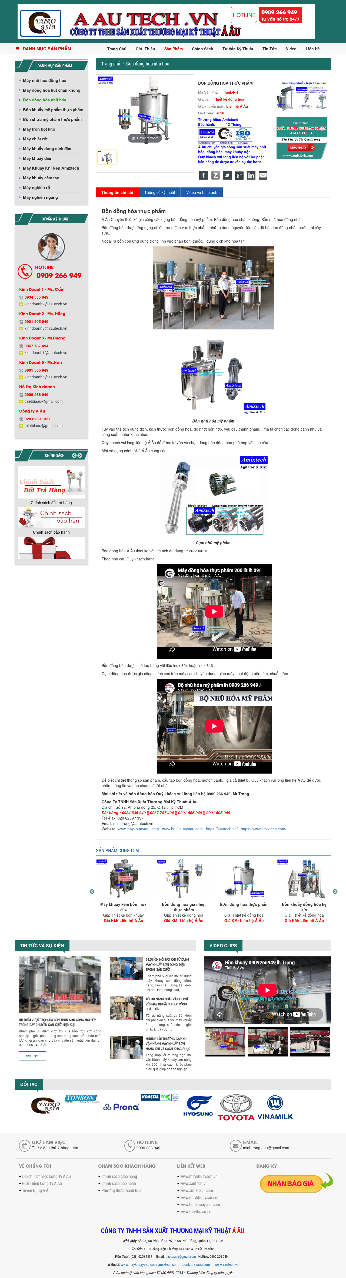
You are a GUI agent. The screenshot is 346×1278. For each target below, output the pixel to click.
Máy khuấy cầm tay (41, 178)
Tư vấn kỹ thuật (237, 48)
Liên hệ (313, 48)
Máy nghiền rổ (36, 187)
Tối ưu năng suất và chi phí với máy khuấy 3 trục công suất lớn (167, 1002)
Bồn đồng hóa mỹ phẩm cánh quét (304, 906)
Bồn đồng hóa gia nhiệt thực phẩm (123, 906)
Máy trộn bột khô (39, 129)
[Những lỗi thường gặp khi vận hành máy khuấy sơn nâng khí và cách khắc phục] (126, 1046)
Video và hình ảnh (201, 192)
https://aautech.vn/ (222, 828)
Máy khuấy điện (37, 158)
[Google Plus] (239, 175)
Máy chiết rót (35, 139)
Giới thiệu (145, 48)
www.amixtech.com (196, 1190)
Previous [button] (74, 455)
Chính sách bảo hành (51, 532)
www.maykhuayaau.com (138, 828)
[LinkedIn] (251, 175)
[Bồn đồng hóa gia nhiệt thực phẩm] (123, 878)
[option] (51, 486)
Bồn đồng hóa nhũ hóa (44, 100)
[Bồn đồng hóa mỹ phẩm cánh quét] (304, 878)
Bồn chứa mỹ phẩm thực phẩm (52, 119)
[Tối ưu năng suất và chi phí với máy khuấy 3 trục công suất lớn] (126, 1007)
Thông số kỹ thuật (159, 192)
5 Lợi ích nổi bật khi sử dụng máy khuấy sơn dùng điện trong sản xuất (167, 963)
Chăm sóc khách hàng (127, 1166)
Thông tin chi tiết (117, 192)
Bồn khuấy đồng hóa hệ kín (244, 906)
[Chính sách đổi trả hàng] (51, 482)
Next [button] (79, 455)
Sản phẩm (173, 48)
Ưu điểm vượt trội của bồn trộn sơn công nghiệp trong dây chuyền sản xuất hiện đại (57, 1022)
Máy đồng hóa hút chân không (51, 90)
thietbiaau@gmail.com (181, 1256)
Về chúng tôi (35, 1166)
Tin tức (269, 48)
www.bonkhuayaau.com (182, 828)
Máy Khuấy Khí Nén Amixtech (51, 168)
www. (227, 1264)
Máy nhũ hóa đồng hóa (44, 80)
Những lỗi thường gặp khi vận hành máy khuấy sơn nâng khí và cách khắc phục (168, 1042)
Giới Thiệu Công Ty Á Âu (42, 1183)
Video (291, 48)
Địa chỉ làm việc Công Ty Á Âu (46, 1176)
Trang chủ (117, 48)
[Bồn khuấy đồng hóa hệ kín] (244, 878)
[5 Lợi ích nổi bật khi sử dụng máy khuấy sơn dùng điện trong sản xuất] (126, 967)
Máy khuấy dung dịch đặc (47, 148)
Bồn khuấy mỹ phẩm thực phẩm (53, 110)
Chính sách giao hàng (119, 1176)
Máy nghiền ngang (40, 197)
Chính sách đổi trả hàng (51, 502)
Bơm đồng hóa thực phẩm (183, 904)
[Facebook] (203, 175)
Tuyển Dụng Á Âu (36, 1190)
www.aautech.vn (194, 1183)
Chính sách (202, 48)
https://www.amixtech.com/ (263, 828)
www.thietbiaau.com (197, 1211)
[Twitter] (227, 175)
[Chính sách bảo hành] (51, 517)
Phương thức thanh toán (121, 1190)
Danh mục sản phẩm (47, 48)
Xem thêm (32, 1055)
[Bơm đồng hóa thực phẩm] (183, 878)
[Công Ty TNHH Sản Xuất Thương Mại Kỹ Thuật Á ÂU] (166, 21)
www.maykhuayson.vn (199, 1176)
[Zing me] (215, 175)
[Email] (263, 175)
